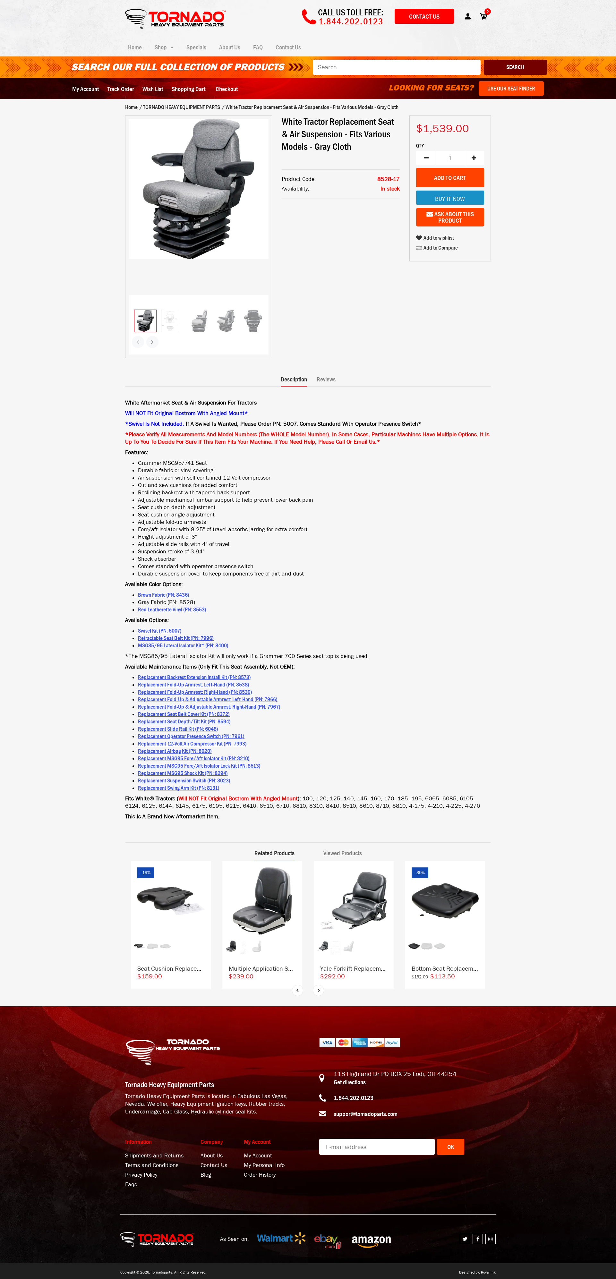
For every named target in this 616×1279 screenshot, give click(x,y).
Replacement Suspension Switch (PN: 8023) (184, 780)
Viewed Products (342, 853)
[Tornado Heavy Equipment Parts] (175, 26)
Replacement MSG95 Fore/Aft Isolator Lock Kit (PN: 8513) (199, 766)
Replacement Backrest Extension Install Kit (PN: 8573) (194, 677)
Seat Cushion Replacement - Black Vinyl (191, 968)
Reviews (326, 379)
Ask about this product (454, 217)
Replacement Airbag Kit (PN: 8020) (175, 751)
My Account (85, 88)
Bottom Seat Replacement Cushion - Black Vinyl (476, 968)
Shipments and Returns (154, 1155)
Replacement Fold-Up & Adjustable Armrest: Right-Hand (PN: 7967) (209, 706)
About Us (212, 1155)
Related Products (274, 853)
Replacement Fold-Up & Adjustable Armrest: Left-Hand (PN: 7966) (208, 699)
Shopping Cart (188, 88)
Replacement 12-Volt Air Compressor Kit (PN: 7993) (192, 743)
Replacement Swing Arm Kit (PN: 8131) (178, 788)
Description (294, 379)
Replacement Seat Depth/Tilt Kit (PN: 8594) (184, 721)
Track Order (120, 88)
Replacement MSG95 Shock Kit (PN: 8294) (183, 773)
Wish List (152, 88)
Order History (260, 1175)
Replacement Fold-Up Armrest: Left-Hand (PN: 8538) (193, 684)
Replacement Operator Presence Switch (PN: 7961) (191, 736)
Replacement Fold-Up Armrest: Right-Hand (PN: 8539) (195, 692)
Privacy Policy (141, 1175)
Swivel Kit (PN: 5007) (160, 630)
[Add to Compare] (203, 872)
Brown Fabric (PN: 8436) (163, 595)
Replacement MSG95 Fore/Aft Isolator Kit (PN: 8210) (194, 758)
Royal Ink (488, 1272)
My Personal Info (264, 1165)
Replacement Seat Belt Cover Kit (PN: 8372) (184, 714)
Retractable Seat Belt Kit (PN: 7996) (176, 638)
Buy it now (450, 199)
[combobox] (397, 67)
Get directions (350, 1082)
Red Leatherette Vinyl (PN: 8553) (172, 609)
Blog (206, 1175)
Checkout (227, 88)
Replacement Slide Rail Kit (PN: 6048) (178, 729)
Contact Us (424, 16)
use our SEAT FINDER (511, 88)
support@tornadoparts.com (366, 1113)
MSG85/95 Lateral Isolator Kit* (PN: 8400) (183, 645)
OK (450, 1146)
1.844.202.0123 (353, 1097)
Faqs (131, 1184)
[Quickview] (203, 897)
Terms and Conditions (151, 1165)
